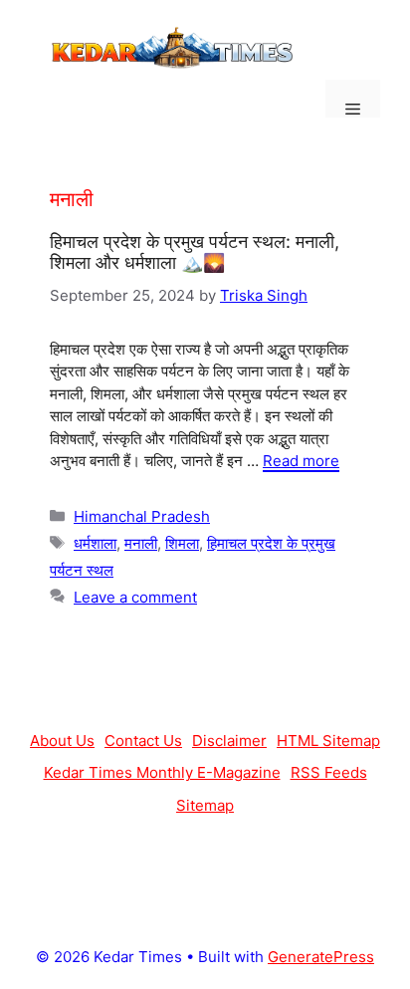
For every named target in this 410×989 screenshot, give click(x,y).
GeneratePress (321, 956)
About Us (62, 740)
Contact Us (143, 740)
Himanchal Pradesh (142, 516)
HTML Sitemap (328, 740)
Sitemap (205, 805)
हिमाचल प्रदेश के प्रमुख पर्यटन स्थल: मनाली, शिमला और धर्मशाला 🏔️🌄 (194, 252)
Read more (301, 460)
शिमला (182, 543)
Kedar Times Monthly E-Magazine (162, 772)
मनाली (140, 543)
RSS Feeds (329, 772)
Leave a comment (135, 597)
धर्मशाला (95, 543)
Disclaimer (229, 740)
